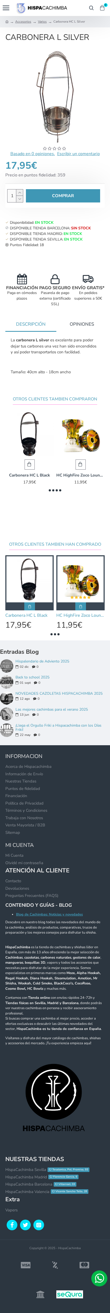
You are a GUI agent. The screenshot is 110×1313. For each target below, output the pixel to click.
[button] (50, 490)
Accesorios (23, 21)
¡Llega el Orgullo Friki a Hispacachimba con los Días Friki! (58, 727)
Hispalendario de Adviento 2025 (42, 661)
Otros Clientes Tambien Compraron (55, 399)
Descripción (31, 324)
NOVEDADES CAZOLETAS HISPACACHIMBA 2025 (59, 693)
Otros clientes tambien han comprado (55, 544)
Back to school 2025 (32, 677)
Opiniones (82, 324)
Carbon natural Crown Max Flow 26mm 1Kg (39, 475)
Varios (42, 21)
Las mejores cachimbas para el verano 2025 (51, 709)
